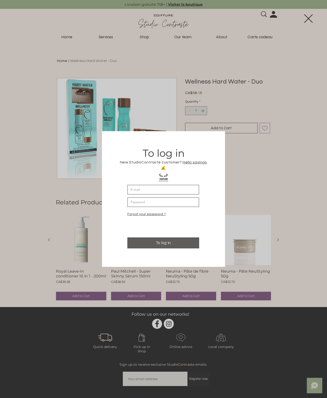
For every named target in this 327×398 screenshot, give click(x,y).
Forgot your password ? (146, 214)
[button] (308, 18)
